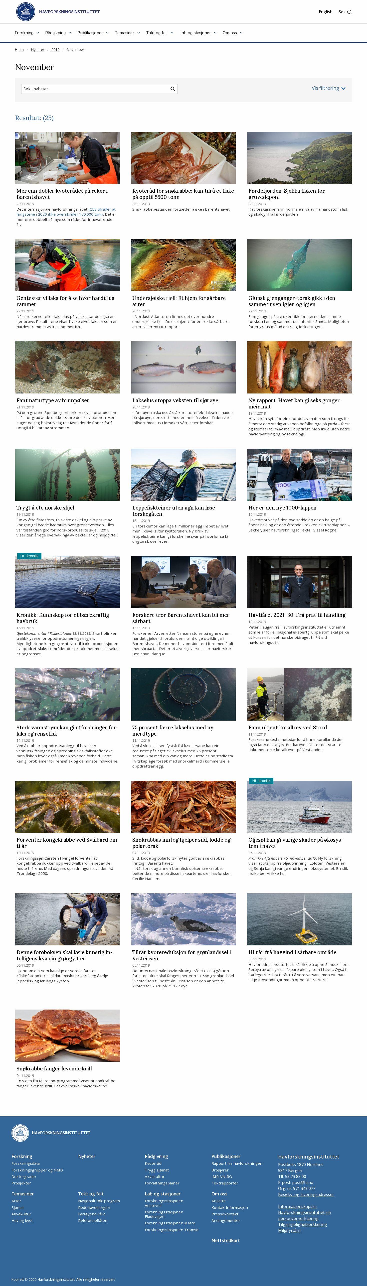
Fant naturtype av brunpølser (52, 400)
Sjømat (17, 1207)
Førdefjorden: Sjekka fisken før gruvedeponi (286, 194)
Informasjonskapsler (297, 1206)
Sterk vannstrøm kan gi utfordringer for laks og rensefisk (66, 731)
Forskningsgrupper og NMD (37, 1169)
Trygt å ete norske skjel (45, 508)
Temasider (22, 1194)
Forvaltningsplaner (162, 1182)
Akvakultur (155, 1176)
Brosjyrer (220, 1169)
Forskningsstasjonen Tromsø (171, 1229)
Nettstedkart (225, 1240)
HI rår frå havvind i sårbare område (292, 952)
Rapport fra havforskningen (236, 1163)
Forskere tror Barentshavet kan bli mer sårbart (180, 618)
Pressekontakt (224, 1213)
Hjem (19, 49)
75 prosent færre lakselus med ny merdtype (172, 731)
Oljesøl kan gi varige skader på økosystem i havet (295, 843)
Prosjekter (21, 1182)
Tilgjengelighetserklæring (302, 1224)
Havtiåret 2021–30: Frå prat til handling (297, 615)
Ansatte (218, 1200)
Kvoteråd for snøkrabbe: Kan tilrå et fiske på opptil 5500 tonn (183, 194)
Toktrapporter (224, 1182)
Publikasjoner (225, 1156)
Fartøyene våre (92, 1213)
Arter (16, 1200)
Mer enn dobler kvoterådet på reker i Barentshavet (62, 194)
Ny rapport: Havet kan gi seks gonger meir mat (294, 403)
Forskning (21, 1156)
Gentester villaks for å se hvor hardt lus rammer (65, 301)
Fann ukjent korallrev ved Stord (287, 728)
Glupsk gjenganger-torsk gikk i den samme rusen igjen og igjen (291, 301)
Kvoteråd (153, 1163)
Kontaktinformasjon (229, 1207)
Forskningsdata (25, 1163)
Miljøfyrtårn (289, 1230)
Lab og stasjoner (163, 1194)
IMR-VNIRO (221, 1176)
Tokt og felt (91, 1194)
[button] (345, 12)
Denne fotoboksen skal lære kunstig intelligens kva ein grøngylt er (64, 955)
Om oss (219, 1194)
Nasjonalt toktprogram (99, 1200)
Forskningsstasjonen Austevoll (164, 1203)
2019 (55, 49)
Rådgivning (156, 1156)
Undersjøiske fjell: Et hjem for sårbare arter (179, 301)
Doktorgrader (23, 1176)
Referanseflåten (92, 1220)
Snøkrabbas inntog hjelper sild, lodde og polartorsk (181, 843)
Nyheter (37, 49)
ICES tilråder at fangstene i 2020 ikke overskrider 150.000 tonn (66, 212)
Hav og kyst (22, 1220)
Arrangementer (225, 1220)
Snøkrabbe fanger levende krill (54, 1069)
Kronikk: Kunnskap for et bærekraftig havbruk (62, 618)
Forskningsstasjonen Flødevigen (164, 1214)
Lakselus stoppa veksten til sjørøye (175, 400)
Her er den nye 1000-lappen (282, 508)
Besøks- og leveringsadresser (306, 1194)
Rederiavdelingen (94, 1207)
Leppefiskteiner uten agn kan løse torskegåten (173, 511)
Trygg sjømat (157, 1169)
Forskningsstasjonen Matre (170, 1222)
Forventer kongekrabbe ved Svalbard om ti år (66, 843)
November (75, 49)
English (326, 11)
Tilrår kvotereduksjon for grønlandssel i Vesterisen (181, 955)
